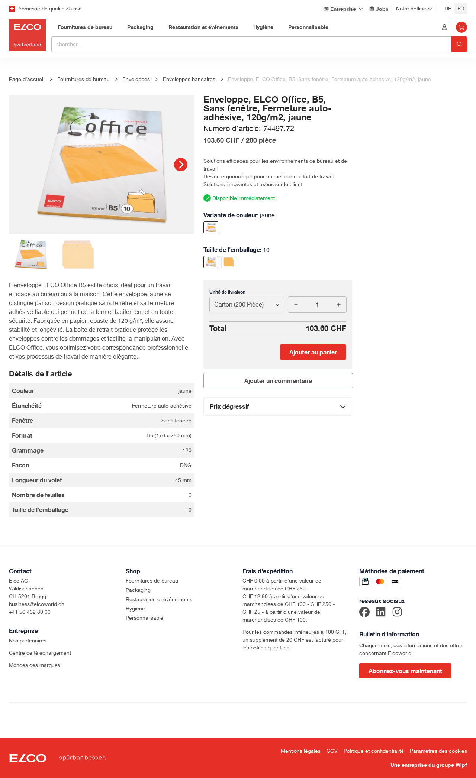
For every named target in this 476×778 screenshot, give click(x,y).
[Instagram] (397, 613)
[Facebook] (364, 613)
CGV (332, 751)
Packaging (138, 590)
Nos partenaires (27, 641)
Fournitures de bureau (152, 581)
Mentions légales (301, 751)
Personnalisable (144, 618)
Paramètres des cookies (438, 751)
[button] (180, 164)
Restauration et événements (159, 599)
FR (460, 9)
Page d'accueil (26, 79)
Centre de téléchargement (40, 653)
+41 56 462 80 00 (30, 612)
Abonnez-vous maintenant (405, 671)
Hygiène (135, 609)
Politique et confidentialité (374, 751)
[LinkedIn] (381, 613)
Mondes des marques (34, 665)
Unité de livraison (227, 292)
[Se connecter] (444, 27)
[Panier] (461, 27)
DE (447, 9)
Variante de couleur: (239, 215)
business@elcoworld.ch (36, 604)
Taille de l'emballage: (236, 249)
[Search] (459, 44)
